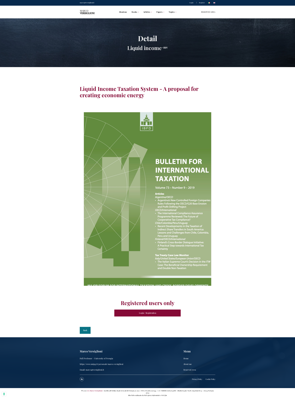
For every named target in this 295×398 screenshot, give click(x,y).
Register (202, 3)
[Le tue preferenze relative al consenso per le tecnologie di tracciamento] (4, 394)
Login (191, 3)
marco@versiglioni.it (87, 3)
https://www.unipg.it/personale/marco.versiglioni (101, 364)
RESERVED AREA (208, 12)
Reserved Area (189, 370)
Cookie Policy (210, 379)
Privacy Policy (197, 379)
